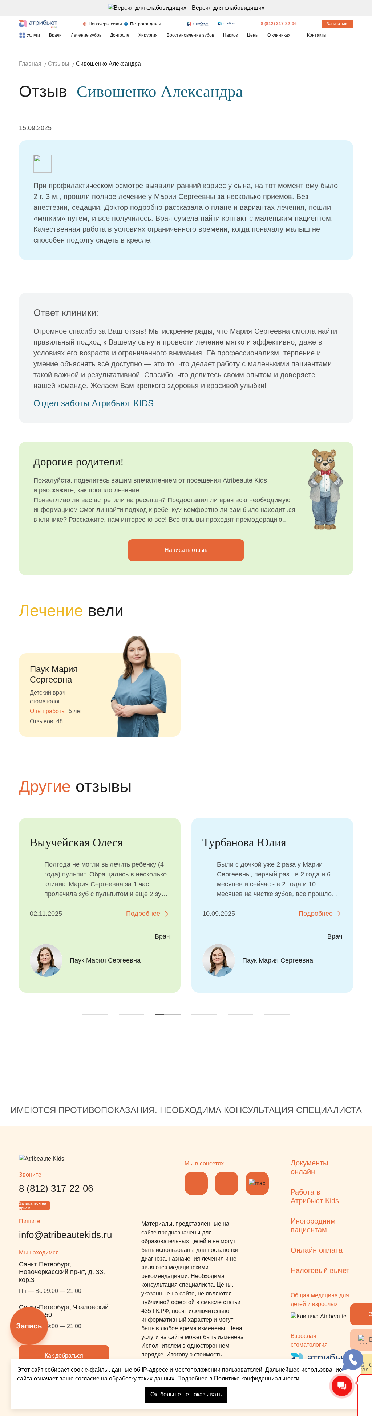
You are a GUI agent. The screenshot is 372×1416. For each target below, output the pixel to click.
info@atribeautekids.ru (65, 1234)
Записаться (337, 23)
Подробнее (143, 913)
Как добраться (64, 1355)
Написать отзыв (186, 550)
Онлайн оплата (317, 1250)
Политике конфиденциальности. (257, 1378)
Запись (29, 1326)
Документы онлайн (309, 1167)
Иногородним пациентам (313, 1225)
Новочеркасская (105, 24)
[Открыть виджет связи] (352, 1360)
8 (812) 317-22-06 (279, 23)
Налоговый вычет (320, 1270)
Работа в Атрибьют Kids (315, 1196)
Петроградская (145, 24)
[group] (100, 680)
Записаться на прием (32, 1205)
